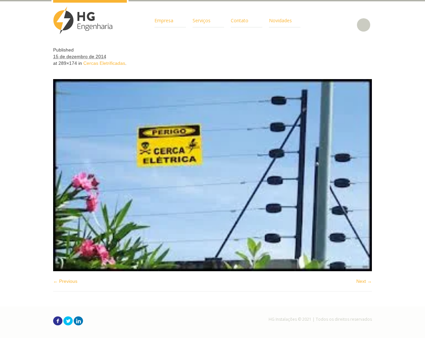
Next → (364, 281)
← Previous (65, 281)
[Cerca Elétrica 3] (212, 175)
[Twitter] (68, 320)
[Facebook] (57, 320)
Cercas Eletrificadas (104, 63)
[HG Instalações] (83, 20)
